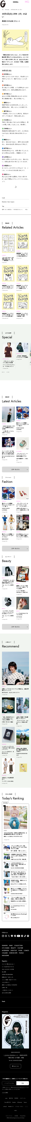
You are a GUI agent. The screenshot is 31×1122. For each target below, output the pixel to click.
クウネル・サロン (19, 1106)
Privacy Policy (22, 1115)
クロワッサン (23, 1098)
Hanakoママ (11, 1106)
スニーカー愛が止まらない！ (8, 964)
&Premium (19, 1102)
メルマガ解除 (5, 1092)
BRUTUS (11, 1098)
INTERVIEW (5, 950)
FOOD (20, 950)
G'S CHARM (5, 948)
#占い (26, 209)
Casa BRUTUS (7, 1102)
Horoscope (7, 9)
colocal (5, 1106)
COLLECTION (18, 945)
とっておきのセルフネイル (8, 966)
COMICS (26, 950)
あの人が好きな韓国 (6, 992)
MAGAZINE (5, 955)
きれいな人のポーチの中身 (8, 969)
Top (2, 9)
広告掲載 (16, 1115)
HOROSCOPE (13, 953)
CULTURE (20, 948)
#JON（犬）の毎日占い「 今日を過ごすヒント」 (12, 209)
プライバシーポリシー (19, 1087)
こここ (26, 1106)
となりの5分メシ (6, 982)
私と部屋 (4, 972)
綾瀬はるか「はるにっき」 (8, 977)
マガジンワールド (9, 1115)
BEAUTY (13, 948)
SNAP (11, 945)
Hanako (14, 1102)
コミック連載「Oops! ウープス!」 (9, 979)
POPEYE (16, 1098)
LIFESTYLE (14, 950)
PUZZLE (21, 953)
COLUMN (5, 953)
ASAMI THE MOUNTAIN (7, 974)
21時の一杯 (4, 987)
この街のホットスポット (7, 990)
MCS (15, 1110)
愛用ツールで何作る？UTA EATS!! (9, 985)
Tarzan (25, 1102)
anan (6, 1098)
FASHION (5, 945)
